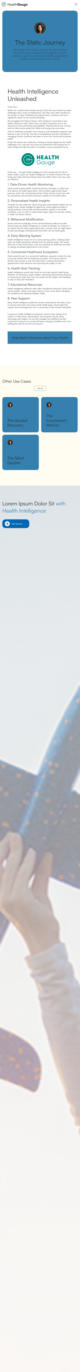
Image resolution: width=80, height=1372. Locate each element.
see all (40, 388)
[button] (76, 4)
